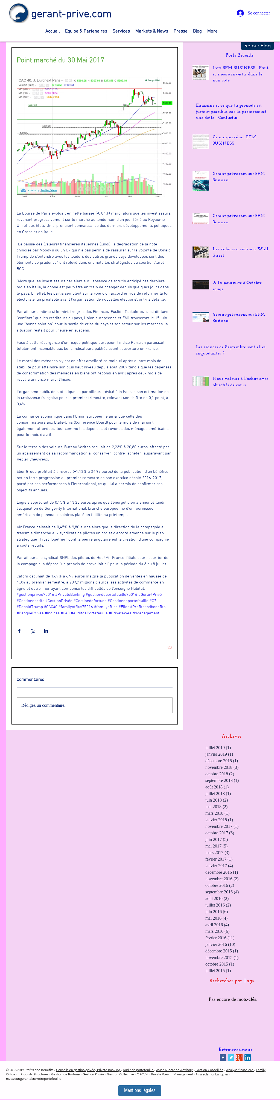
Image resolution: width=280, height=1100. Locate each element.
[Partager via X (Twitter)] (32, 630)
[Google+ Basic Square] (239, 1057)
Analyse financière (240, 1070)
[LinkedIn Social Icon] (247, 1057)
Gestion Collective (121, 1074)
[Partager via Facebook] (19, 630)
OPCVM (143, 1074)
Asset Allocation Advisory (174, 1070)
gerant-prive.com (71, 14)
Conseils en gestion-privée (75, 1070)
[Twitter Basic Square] (231, 1057)
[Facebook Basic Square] (223, 1057)
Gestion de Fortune (65, 1074)
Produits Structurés (35, 1074)
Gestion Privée (93, 1074)
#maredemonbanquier (212, 1074)
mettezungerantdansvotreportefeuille (33, 1078)
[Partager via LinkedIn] (46, 630)
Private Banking (108, 1070)
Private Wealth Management (172, 1074)
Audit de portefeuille (138, 1070)
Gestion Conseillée (209, 1070)
